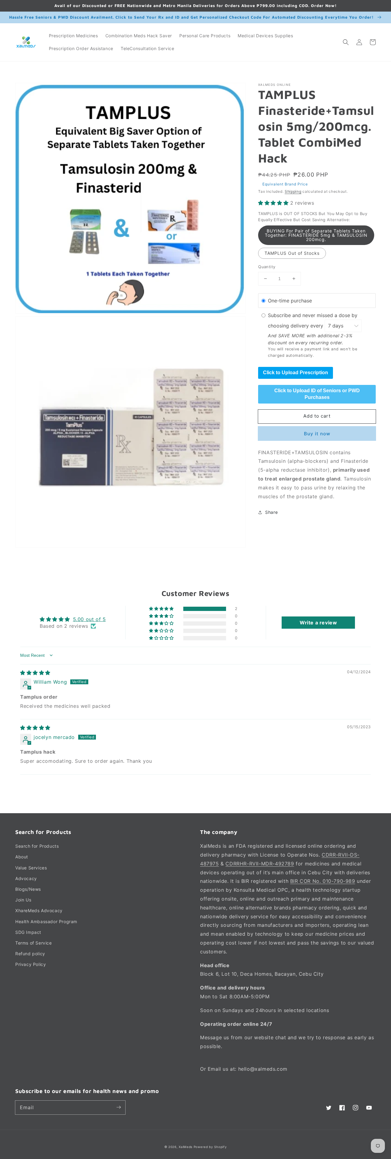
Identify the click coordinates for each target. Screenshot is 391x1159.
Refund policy (30, 953)
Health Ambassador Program (46, 921)
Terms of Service (33, 942)
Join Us (23, 899)
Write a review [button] (318, 623)
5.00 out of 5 (89, 619)
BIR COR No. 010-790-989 (322, 881)
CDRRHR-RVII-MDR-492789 (259, 864)
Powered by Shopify (210, 1147)
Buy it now (317, 433)
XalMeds (185, 1147)
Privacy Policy (30, 964)
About (21, 856)
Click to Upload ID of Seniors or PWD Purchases (317, 394)
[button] (346, 42)
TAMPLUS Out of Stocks (292, 253)
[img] (35, 673)
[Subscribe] (118, 1107)
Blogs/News (28, 889)
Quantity (266, 266)
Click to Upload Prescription (295, 372)
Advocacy (26, 878)
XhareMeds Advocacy (39, 910)
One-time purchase (290, 300)
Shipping (293, 191)
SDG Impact (28, 932)
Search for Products (37, 846)
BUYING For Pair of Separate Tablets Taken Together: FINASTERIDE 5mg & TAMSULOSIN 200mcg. (316, 235)
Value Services (31, 867)
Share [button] (271, 512)
